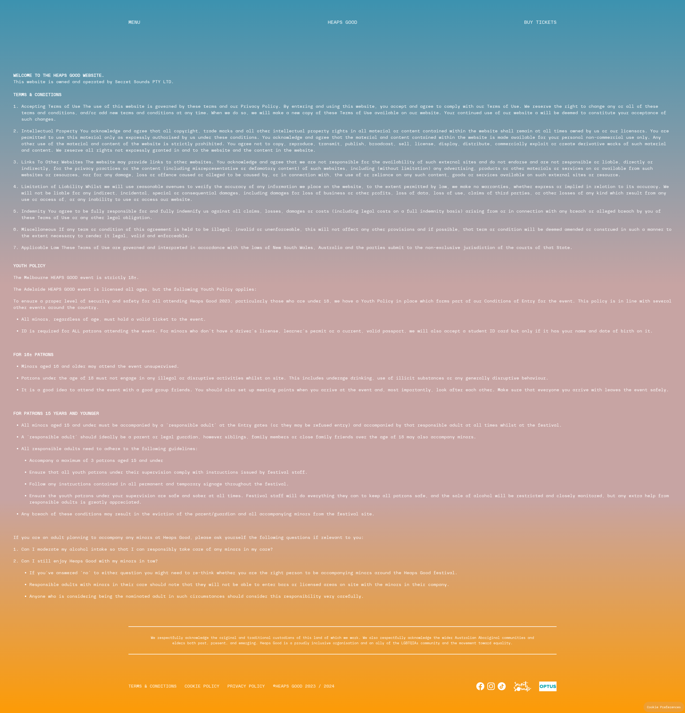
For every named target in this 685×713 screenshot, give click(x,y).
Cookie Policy (202, 686)
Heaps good (342, 22)
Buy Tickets (540, 22)
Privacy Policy (246, 686)
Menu (134, 22)
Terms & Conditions (152, 686)
